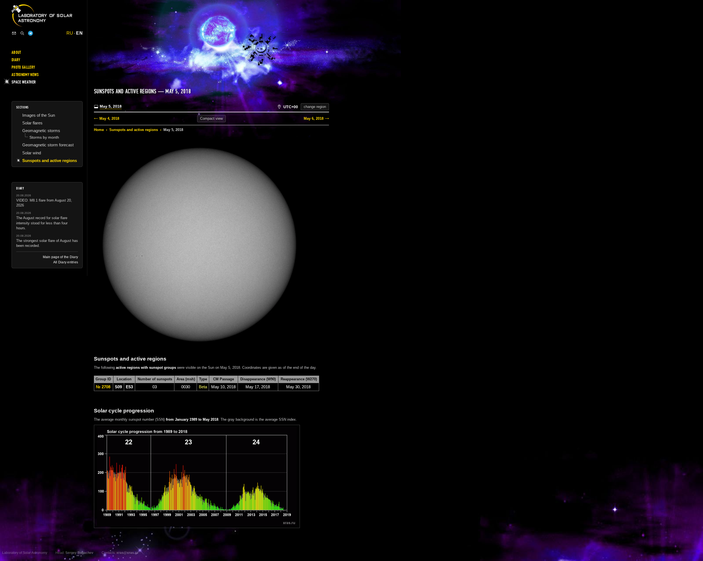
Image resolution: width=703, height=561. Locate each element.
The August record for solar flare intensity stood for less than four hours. (42, 223)
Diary (16, 60)
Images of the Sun (38, 115)
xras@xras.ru (127, 553)
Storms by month (44, 137)
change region (315, 107)
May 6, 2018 (313, 118)
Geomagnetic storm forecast (48, 145)
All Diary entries (65, 262)
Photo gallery (23, 67)
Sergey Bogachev (79, 553)
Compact (211, 118)
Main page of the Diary (60, 257)
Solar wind (31, 152)
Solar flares (32, 123)
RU (69, 33)
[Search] (22, 33)
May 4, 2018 (109, 118)
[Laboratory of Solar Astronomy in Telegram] (30, 33)
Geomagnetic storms (41, 130)
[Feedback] (14, 33)
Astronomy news (25, 74)
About (16, 52)
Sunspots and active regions (133, 130)
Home (99, 130)
